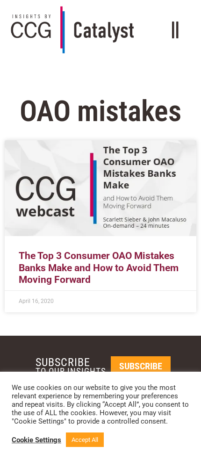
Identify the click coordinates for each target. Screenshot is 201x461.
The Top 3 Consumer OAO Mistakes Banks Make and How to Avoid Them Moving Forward (99, 267)
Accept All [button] (85, 439)
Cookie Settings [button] (36, 440)
